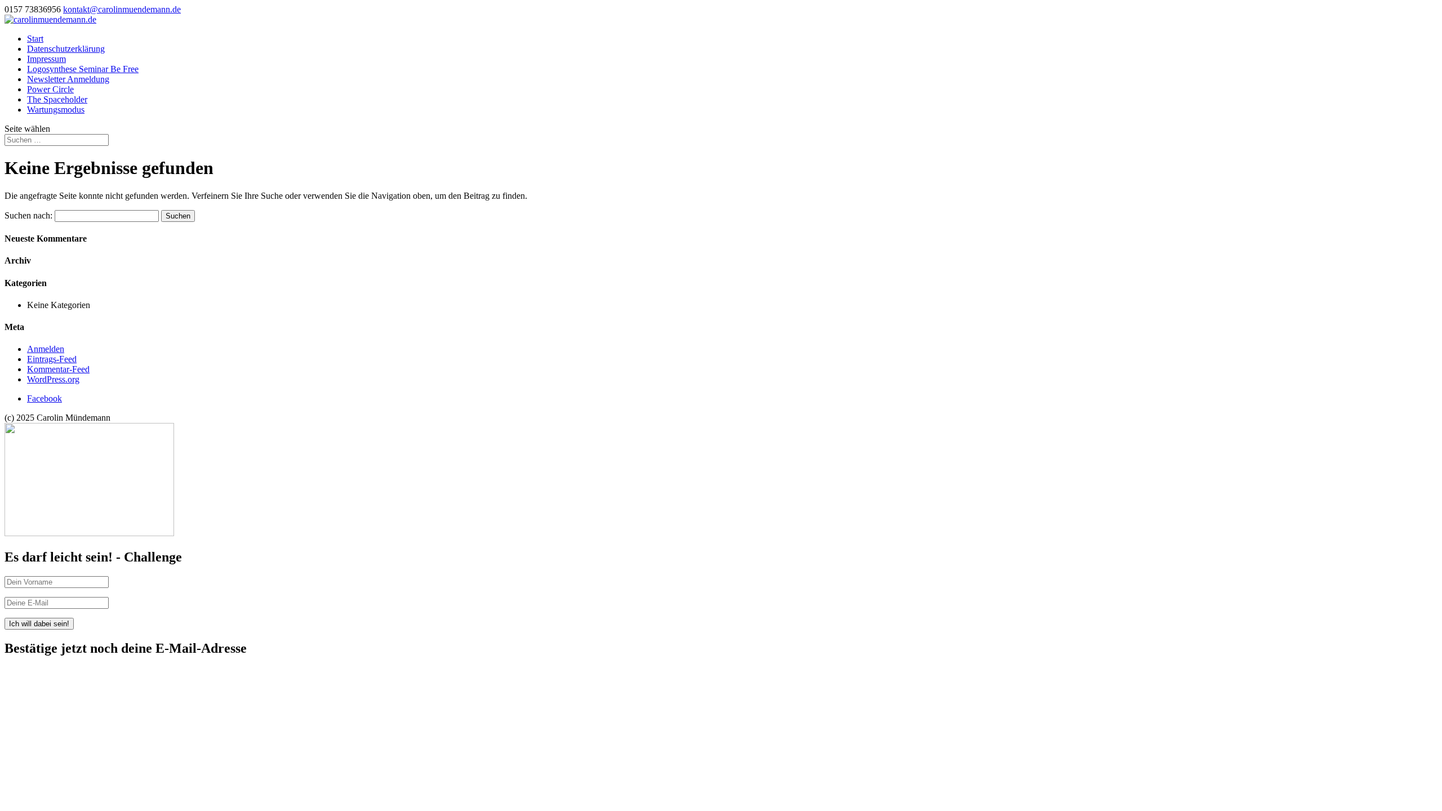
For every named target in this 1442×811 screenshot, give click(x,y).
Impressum (46, 59)
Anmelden (45, 349)
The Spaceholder (57, 99)
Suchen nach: (28, 215)
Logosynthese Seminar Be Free (83, 69)
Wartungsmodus (55, 109)
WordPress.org (53, 379)
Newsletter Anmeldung (68, 79)
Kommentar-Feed (58, 369)
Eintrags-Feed (52, 359)
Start (35, 38)
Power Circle (50, 89)
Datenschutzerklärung (66, 49)
